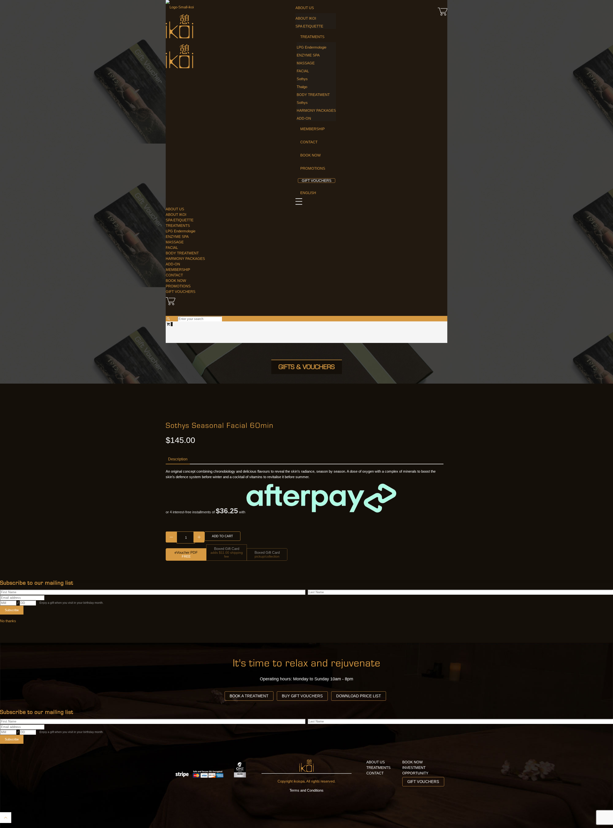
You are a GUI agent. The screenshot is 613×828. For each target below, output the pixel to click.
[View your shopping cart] (442, 15)
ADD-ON (173, 264)
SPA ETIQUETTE (179, 220)
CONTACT (174, 275)
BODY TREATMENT (182, 253)
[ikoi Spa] (180, 37)
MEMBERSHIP (178, 270)
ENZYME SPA (177, 237)
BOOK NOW (176, 281)
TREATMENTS (178, 226)
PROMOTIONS (178, 286)
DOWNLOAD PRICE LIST (358, 696)
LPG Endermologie (180, 231)
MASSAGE (175, 242)
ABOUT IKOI (176, 215)
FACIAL (172, 248)
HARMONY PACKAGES (185, 259)
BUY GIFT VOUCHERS (302, 696)
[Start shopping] (306, 305)
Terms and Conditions (306, 790)
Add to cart (222, 536)
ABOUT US (175, 209)
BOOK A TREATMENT (249, 696)
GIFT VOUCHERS (180, 292)
